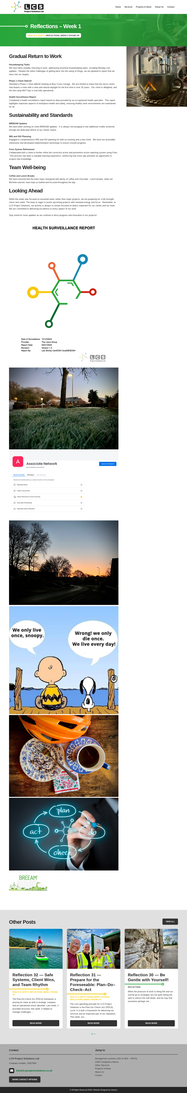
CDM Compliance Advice (107, 1062)
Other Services (102, 1065)
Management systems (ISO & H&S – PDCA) (116, 1058)
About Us (99, 1072)
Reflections (18, 1000)
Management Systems (40, 997)
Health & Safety (20, 997)
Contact (98, 1075)
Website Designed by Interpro (105, 1090)
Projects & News (103, 1068)
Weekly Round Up (34, 1000)
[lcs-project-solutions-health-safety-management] (27, 7)
